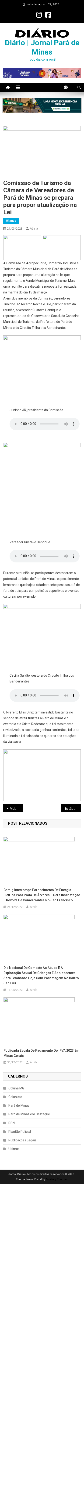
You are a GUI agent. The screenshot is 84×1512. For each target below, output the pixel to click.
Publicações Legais (22, 1140)
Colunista (15, 1097)
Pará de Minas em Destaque (29, 1114)
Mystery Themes (57, 1179)
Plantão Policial (19, 1131)
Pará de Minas (18, 1105)
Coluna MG (16, 1088)
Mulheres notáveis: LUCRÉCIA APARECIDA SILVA (16, 808)
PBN (11, 1123)
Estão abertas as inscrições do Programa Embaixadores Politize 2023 (73, 808)
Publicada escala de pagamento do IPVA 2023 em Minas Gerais (41, 1053)
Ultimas (11, 220)
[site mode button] (68, 87)
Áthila (34, 228)
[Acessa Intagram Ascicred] (42, 105)
